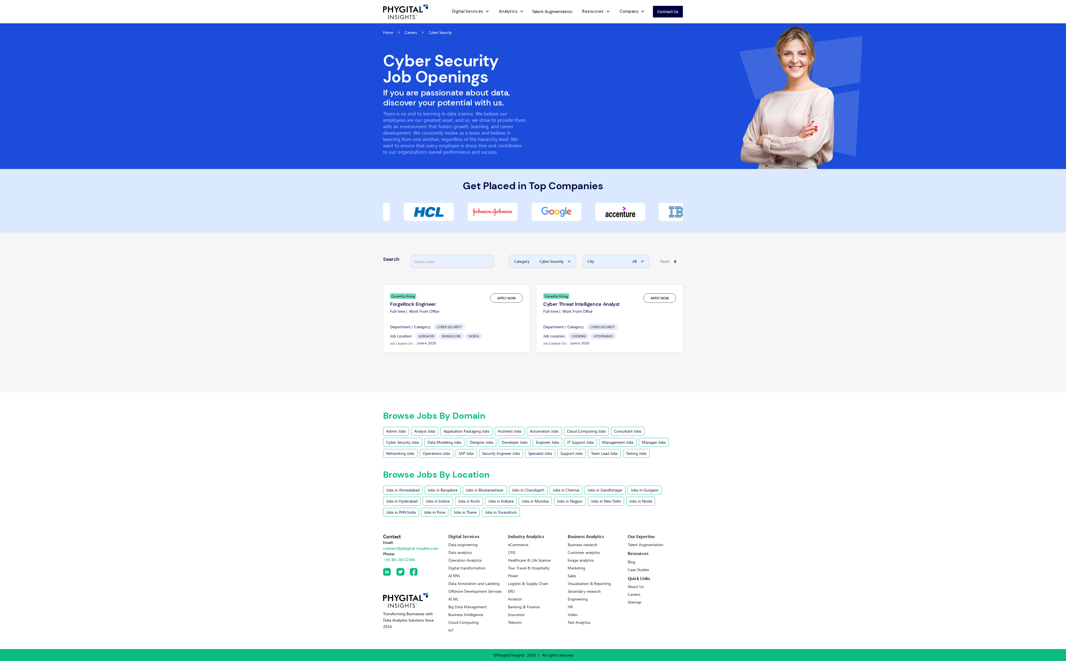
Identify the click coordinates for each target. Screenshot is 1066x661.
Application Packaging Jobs (466, 431)
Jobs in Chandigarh (528, 490)
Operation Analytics (465, 560)
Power (513, 576)
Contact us (667, 11)
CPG (512, 552)
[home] (405, 11)
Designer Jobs (481, 442)
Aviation (515, 599)
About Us (636, 586)
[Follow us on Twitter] (403, 572)
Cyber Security (449, 327)
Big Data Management (467, 607)
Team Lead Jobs (604, 453)
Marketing (576, 568)
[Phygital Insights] (405, 600)
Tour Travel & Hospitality (529, 568)
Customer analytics (584, 552)
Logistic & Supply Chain (528, 583)
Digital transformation (467, 568)
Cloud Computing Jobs (586, 431)
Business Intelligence (465, 614)
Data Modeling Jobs (444, 442)
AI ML (453, 599)
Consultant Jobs (627, 431)
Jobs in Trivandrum (501, 512)
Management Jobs (617, 442)
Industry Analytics (526, 536)
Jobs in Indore (438, 501)
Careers (634, 594)
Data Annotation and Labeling (473, 583)
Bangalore (451, 336)
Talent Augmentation (552, 11)
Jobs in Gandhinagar (605, 490)
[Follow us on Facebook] (416, 572)
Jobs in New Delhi (606, 501)
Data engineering (462, 545)
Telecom (515, 622)
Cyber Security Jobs (402, 442)
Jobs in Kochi (469, 501)
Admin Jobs (396, 431)
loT (450, 630)
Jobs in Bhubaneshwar (485, 490)
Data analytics (460, 552)
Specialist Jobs (540, 453)
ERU (511, 591)
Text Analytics (579, 622)
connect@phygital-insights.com (410, 548)
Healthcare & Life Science (529, 560)
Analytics (508, 11)
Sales (572, 576)
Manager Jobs (654, 442)
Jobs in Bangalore (442, 490)
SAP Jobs (466, 453)
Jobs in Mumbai (535, 501)
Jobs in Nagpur (570, 501)
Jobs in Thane (465, 512)
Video (572, 614)
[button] (470, 11)
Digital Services (467, 11)
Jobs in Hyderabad (402, 501)
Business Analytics (586, 536)
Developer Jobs (514, 442)
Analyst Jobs (424, 431)
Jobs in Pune (434, 512)
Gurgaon (426, 336)
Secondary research (584, 591)
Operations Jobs (436, 453)
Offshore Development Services (475, 591)
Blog (631, 562)
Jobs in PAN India (401, 512)
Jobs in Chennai (566, 490)
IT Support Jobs (580, 442)
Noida (474, 336)
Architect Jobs (509, 431)
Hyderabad (603, 336)
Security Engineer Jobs (501, 453)
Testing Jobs (636, 453)
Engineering (578, 599)
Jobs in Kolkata (501, 501)
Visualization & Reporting (589, 583)
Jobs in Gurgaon (644, 490)
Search (391, 259)
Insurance (516, 614)
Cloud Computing (463, 622)
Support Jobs (571, 453)
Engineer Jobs (547, 442)
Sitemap (634, 602)
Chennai (579, 336)
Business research (582, 545)
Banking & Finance (524, 607)
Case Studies (638, 569)
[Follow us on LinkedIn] (389, 572)
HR (570, 607)
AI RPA (454, 576)
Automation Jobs (544, 431)
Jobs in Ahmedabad (402, 490)
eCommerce (518, 545)
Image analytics (581, 560)
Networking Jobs (400, 453)
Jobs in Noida (640, 501)
